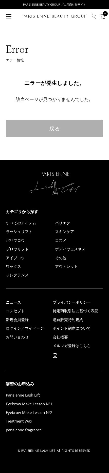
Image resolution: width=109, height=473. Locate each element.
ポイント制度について (72, 328)
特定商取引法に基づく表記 (75, 311)
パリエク (62, 223)
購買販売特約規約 (68, 320)
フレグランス (17, 275)
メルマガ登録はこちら (72, 346)
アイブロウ (15, 258)
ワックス (13, 266)
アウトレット (66, 266)
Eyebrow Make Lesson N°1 (29, 404)
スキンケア (64, 231)
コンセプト (15, 311)
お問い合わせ (17, 337)
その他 (60, 258)
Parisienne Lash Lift (23, 395)
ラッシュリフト (19, 231)
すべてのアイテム (21, 223)
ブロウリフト (17, 249)
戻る (54, 128)
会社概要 (60, 337)
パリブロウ (15, 240)
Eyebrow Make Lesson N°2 (29, 412)
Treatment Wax (19, 421)
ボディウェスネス (70, 249)
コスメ (60, 240)
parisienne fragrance (24, 430)
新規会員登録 (17, 320)
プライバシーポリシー (72, 302)
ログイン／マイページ (25, 328)
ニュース (13, 302)
